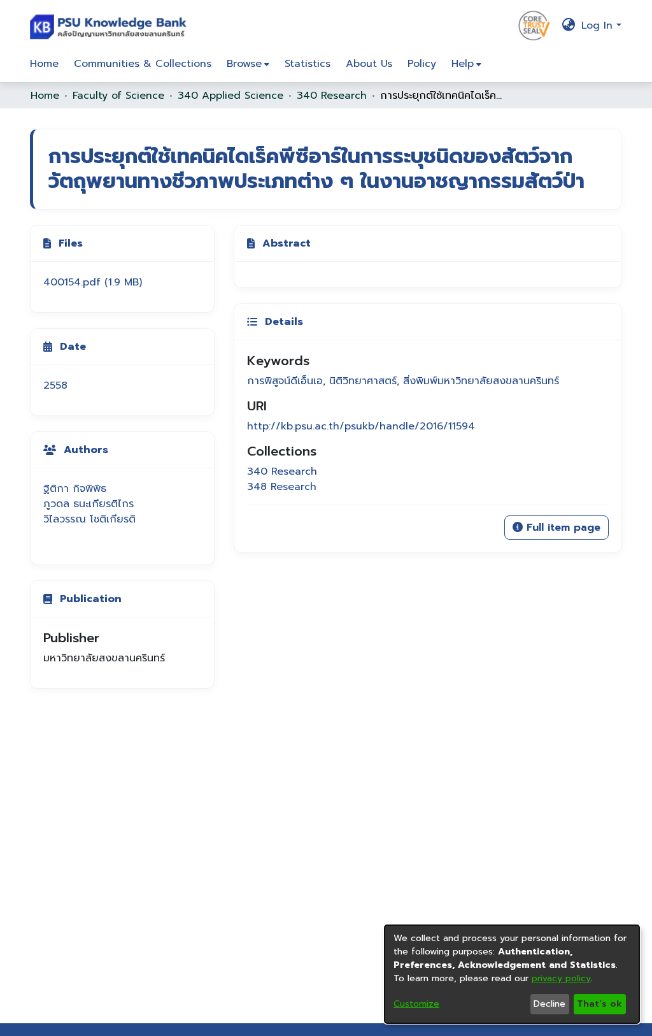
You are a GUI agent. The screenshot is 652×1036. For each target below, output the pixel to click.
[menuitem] (248, 63)
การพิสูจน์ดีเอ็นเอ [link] (285, 381)
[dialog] (512, 974)
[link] (92, 282)
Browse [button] (244, 63)
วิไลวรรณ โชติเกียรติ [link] (89, 519)
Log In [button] (598, 25)
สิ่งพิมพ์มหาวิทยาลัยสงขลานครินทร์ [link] (481, 381)
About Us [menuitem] (369, 63)
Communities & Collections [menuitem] (142, 63)
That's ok (599, 1004)
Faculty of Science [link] (118, 95)
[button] (111, 25)
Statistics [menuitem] (307, 63)
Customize (416, 1004)
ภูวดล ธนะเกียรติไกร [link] (88, 504)
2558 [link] (55, 385)
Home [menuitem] (44, 63)
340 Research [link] (332, 95)
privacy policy (561, 978)
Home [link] (45, 95)
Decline (549, 1004)
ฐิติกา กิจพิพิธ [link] (74, 488)
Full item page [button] (561, 527)
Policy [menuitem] (422, 63)
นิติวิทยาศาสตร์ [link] (363, 381)
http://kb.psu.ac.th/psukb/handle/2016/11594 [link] (361, 426)
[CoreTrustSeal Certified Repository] (534, 24)
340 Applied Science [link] (230, 95)
